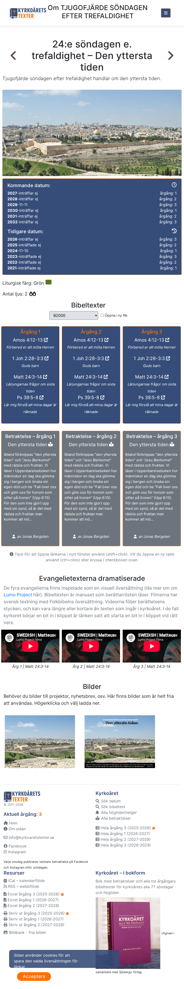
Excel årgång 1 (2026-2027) (32, 899)
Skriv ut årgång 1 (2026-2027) (35, 919)
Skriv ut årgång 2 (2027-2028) (35, 924)
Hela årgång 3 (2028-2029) (125, 845)
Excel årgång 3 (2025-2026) (33, 894)
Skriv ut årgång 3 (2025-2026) (36, 913)
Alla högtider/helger (118, 812)
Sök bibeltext (112, 806)
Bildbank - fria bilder (27, 932)
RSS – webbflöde (23, 886)
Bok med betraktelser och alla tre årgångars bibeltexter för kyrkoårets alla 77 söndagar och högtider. (136, 887)
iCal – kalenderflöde (26, 880)
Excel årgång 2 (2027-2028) (32, 905)
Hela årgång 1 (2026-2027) (124, 833)
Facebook (17, 846)
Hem (12, 823)
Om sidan (16, 828)
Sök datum (110, 801)
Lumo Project (18, 595)
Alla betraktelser (115, 818)
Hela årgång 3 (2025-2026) (125, 827)
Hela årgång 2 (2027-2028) (125, 839)
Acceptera (34, 976)
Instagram (16, 851)
